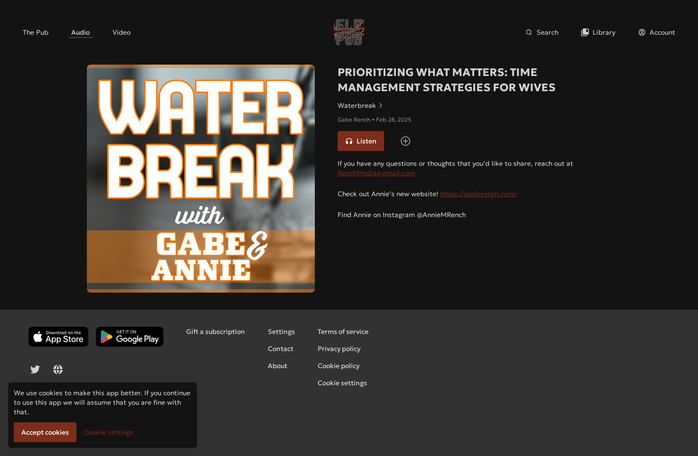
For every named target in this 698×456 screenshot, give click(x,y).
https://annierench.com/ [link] (478, 194)
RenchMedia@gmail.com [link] (376, 173)
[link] (35, 32)
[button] (361, 141)
